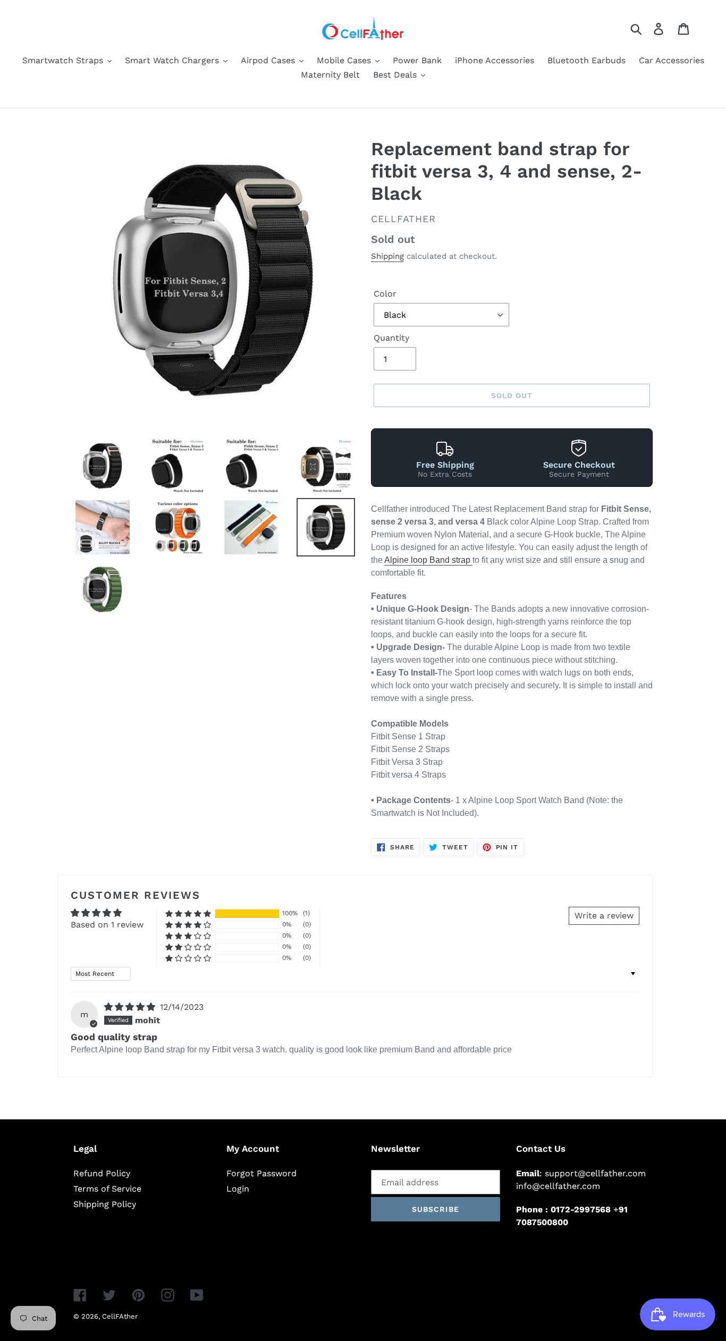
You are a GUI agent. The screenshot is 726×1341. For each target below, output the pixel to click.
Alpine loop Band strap (428, 559)
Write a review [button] (604, 915)
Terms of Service (107, 1189)
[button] (188, 913)
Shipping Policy (104, 1204)
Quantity (391, 338)
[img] (131, 1007)
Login (237, 1189)
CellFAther (120, 1316)
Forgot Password (261, 1173)
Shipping (387, 256)
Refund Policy (101, 1173)
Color (385, 294)
